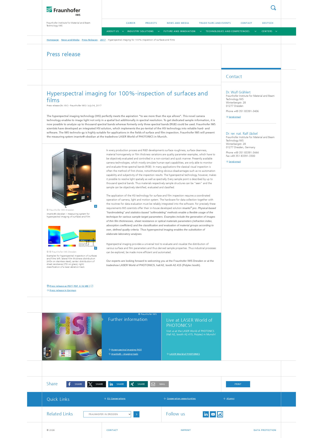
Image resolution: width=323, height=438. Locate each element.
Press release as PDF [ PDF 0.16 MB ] (70, 286)
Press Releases (90, 40)
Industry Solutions (140, 31)
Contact (246, 23)
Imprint (186, 430)
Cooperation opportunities (181, 398)
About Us (113, 31)
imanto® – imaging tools (124, 354)
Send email (235, 117)
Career (130, 23)
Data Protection (265, 430)
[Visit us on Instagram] (220, 414)
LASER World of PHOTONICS (184, 354)
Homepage (53, 40)
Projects (151, 23)
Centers (267, 31)
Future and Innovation (180, 31)
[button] (75, 384)
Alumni (230, 398)
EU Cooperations (116, 398)
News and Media (178, 23)
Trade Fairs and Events (215, 23)
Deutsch (267, 23)
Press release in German (63, 290)
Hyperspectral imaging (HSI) (126, 349)
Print (238, 384)
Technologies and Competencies (228, 31)
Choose (136, 414)
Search (273, 8)
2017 (103, 40)
